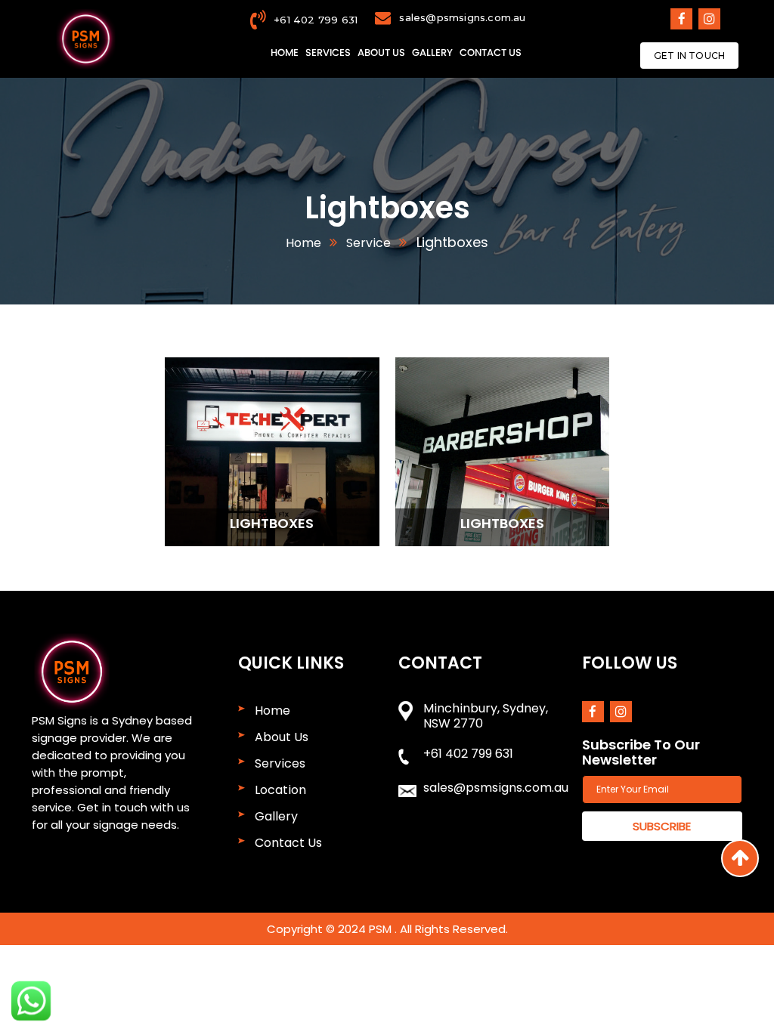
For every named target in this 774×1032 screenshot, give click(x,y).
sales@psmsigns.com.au (462, 17)
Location (280, 790)
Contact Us (491, 52)
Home (285, 52)
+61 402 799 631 (316, 20)
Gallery (432, 52)
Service (367, 243)
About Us (381, 52)
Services (328, 52)
